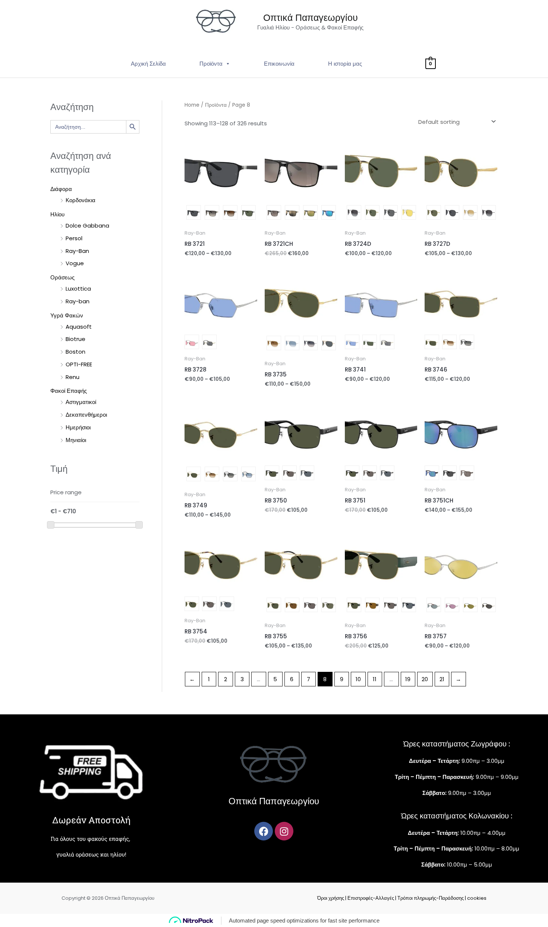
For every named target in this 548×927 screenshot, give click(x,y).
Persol (74, 238)
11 (375, 679)
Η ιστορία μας (345, 64)
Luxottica (78, 288)
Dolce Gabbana (87, 225)
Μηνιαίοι (76, 440)
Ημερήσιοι (78, 427)
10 (358, 679)
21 (442, 679)
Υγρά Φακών (66, 315)
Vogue (75, 263)
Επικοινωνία (279, 64)
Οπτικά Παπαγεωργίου (310, 17)
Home (192, 105)
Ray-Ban (77, 251)
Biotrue (75, 339)
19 (407, 679)
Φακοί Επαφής (68, 391)
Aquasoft (79, 327)
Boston (75, 352)
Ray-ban (77, 301)
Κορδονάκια (80, 200)
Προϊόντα (211, 64)
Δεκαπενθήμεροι (86, 415)
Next (253, 213)
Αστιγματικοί (81, 402)
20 (425, 679)
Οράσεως (62, 277)
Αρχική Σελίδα (148, 64)
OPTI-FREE (79, 364)
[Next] (221, 186)
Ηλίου (57, 214)
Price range (66, 492)
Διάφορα (61, 189)
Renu (72, 377)
